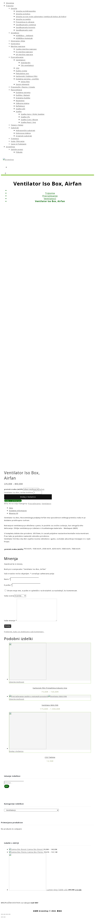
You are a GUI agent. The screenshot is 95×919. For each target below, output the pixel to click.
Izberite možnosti (16, 682)
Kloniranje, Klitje (18, 41)
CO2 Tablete (50, 757)
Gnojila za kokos (23, 14)
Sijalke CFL (25, 117)
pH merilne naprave (24, 54)
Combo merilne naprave (26, 49)
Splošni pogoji (17, 149)
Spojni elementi (22, 84)
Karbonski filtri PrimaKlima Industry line (50, 688)
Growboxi (15, 33)
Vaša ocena (9, 596)
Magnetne (20, 100)
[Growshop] (8, 159)
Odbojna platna (22, 103)
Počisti (41, 489)
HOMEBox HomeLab (24, 38)
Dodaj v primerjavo (13, 501)
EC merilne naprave (24, 52)
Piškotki (19, 152)
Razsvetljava (16, 90)
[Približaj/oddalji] (9, 914)
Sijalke (19, 111)
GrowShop (10, 147)
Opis (11, 508)
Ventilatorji (20, 60)
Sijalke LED (20, 109)
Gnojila (14, 8)
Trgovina (9, 6)
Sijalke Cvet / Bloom (29, 119)
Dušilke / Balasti (23, 95)
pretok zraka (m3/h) (13, 489)
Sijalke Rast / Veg (28, 122)
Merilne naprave (18, 46)
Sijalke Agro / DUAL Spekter (33, 114)
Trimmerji (15, 138)
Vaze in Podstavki (18, 144)
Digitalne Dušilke (23, 98)
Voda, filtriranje (17, 141)
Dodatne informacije (18, 510)
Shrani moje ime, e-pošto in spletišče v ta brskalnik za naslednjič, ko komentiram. (42, 590)
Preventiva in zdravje (25, 22)
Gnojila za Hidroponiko (26, 11)
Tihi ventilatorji (27, 65)
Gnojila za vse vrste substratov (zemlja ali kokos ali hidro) (41, 16)
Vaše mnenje (10, 620)
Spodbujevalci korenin (25, 27)
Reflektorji (20, 106)
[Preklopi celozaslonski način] (7, 914)
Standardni (25, 63)
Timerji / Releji (17, 125)
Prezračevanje (17, 57)
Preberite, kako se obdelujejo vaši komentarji (24, 632)
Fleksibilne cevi (22, 73)
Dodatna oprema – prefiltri (27, 79)
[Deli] (4, 914)
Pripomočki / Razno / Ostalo (23, 87)
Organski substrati (24, 136)
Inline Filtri (25, 81)
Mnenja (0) (13, 513)
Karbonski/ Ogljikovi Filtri (26, 76)
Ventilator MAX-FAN (50, 705)
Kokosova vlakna (23, 133)
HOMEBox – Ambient (24, 35)
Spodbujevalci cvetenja (26, 25)
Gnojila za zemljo (23, 19)
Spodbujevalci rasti (24, 30)
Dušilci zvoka (21, 71)
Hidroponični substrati (25, 130)
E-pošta (8, 585)
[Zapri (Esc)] (2, 914)
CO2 (17, 68)
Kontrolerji (15, 44)
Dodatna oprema (23, 92)
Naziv (7, 579)
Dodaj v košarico (28, 497)
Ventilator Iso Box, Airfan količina (18, 492)
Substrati (15, 128)
